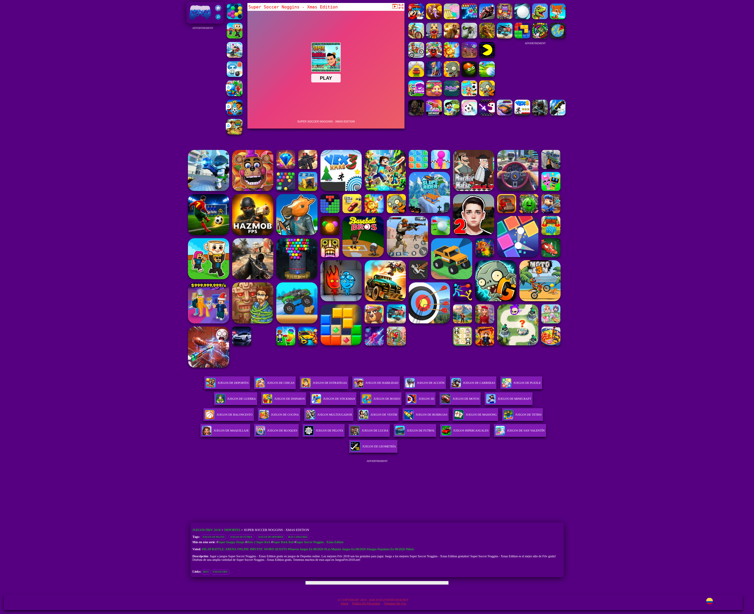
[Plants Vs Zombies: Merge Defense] (451, 56)
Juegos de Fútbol (241, 537)
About (344, 603)
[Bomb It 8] (234, 76)
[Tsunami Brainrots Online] (416, 95)
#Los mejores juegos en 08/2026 (345, 549)
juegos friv (220, 571)
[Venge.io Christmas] (434, 114)
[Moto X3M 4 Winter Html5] (416, 56)
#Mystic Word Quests (268, 549)
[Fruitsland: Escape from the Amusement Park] (434, 56)
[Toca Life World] (469, 95)
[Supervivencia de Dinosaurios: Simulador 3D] (540, 18)
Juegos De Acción (431, 382)
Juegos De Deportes (233, 382)
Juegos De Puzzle (527, 382)
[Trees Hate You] (451, 114)
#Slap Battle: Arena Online (225, 549)
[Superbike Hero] (487, 18)
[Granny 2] (416, 114)
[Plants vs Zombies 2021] (487, 95)
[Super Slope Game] (522, 18)
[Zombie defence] (234, 95)
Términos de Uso (395, 603)
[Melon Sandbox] (469, 76)
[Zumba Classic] (540, 37)
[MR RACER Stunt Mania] (504, 114)
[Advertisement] (203, 89)
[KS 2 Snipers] (469, 37)
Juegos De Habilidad (381, 382)
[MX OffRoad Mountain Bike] (416, 37)
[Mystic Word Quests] (234, 133)
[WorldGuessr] (558, 37)
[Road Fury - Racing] (504, 37)
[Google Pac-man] (487, 56)
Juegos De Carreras (479, 382)
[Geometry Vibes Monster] (487, 114)
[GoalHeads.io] (234, 114)
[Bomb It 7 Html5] (434, 95)
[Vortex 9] (469, 56)
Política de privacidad (366, 603)
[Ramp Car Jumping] (558, 114)
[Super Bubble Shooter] (469, 18)
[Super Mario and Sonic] (416, 18)
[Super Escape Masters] (434, 18)
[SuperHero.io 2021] (504, 18)
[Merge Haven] (434, 76)
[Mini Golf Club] (487, 76)
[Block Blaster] (522, 37)
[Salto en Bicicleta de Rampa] (234, 56)
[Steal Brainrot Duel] (234, 37)
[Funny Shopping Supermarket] (451, 18)
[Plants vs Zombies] (451, 76)
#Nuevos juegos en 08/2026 (305, 549)
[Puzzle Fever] (234, 18)
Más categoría (297, 537)
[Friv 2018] (218, 8)
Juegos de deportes (270, 537)
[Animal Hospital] (434, 37)
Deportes (232, 530)
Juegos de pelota (213, 537)
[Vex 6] (522, 114)
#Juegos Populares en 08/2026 (386, 549)
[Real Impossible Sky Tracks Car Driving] (416, 76)
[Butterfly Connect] (451, 95)
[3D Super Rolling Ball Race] (469, 114)
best (206, 571)
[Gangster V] (451, 37)
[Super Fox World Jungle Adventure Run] (558, 18)
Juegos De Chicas (280, 382)
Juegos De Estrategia (330, 382)
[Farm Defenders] (487, 37)
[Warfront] (540, 114)
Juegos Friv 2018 (199, 21)
